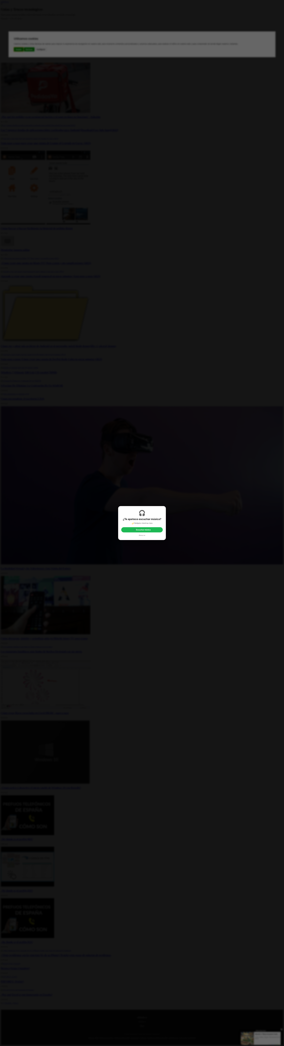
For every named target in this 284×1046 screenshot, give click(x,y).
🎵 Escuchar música (142, 530)
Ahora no (142, 535)
